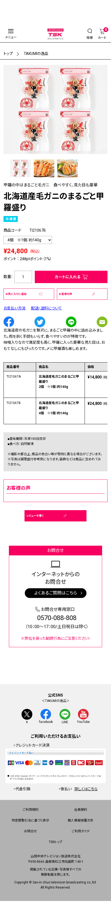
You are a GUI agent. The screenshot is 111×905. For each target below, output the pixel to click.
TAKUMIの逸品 (36, 53)
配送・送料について (46, 308)
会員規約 (80, 810)
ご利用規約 (31, 810)
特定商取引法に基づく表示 (30, 820)
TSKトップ (55, 842)
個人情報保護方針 (80, 820)
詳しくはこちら (86, 789)
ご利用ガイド (81, 831)
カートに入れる (67, 277)
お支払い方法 (15, 308)
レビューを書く (35, 515)
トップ (8, 53)
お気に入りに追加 (15, 294)
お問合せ (30, 831)
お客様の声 (65, 294)
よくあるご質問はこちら (55, 593)
